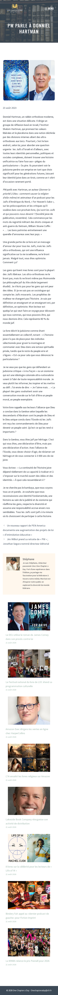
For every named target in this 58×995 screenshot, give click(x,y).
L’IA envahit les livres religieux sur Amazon (28, 776)
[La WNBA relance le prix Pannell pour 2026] (29, 954)
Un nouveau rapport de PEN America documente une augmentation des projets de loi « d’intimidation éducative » (28, 530)
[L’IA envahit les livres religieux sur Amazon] (29, 769)
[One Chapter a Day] (15, 8)
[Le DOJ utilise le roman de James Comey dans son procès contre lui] (29, 628)
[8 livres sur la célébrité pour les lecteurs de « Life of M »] (29, 860)
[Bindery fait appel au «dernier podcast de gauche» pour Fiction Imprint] (29, 907)
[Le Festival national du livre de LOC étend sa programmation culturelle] (29, 675)
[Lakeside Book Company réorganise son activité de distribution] (29, 812)
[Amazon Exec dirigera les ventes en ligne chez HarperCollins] (29, 722)
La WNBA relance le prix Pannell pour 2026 (27, 960)
